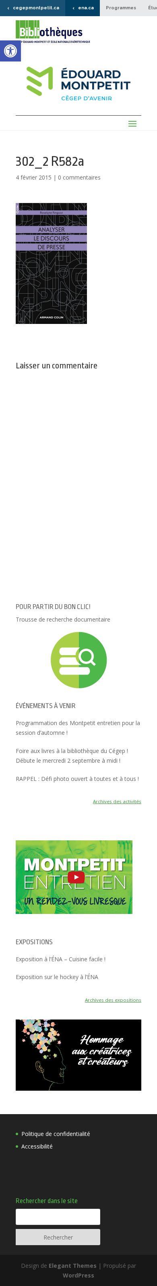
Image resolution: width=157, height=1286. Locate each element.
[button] (51, 263)
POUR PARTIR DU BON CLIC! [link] (53, 607)
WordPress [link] (78, 1275)
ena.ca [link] (86, 8)
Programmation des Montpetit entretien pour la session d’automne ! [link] (78, 727)
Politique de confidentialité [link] (55, 1134)
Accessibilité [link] (37, 1146)
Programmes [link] (121, 8)
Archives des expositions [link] (113, 1000)
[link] (10, 50)
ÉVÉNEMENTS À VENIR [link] (46, 706)
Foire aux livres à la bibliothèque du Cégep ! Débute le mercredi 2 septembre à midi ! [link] (72, 755)
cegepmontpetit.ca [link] (36, 8)
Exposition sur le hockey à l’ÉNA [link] (57, 977)
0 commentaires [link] (79, 177)
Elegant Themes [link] (73, 1265)
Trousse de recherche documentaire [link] (63, 619)
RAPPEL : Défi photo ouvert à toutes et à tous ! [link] (77, 779)
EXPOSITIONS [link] (34, 942)
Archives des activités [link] (117, 801)
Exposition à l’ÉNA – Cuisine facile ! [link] (60, 959)
